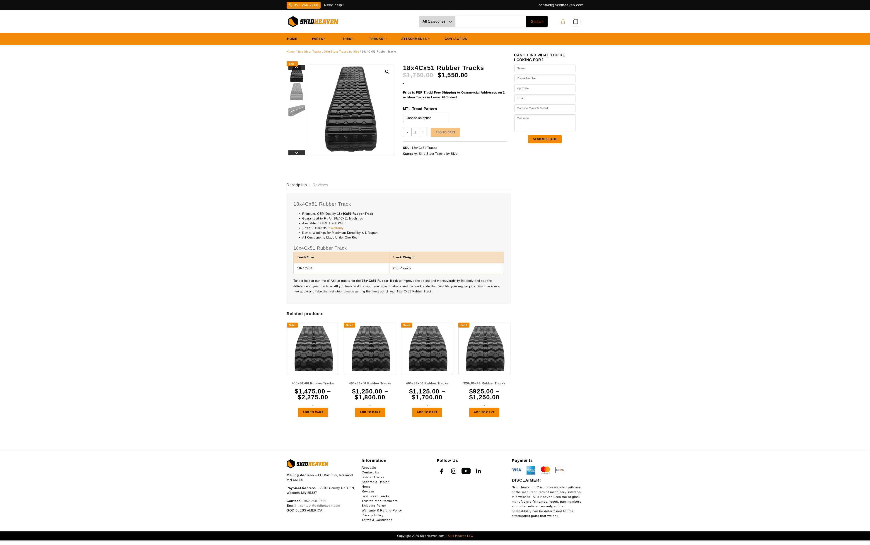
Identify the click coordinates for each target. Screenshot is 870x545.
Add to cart (445, 132)
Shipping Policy (374, 505)
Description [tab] (297, 185)
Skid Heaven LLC (460, 536)
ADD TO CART (313, 412)
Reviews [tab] (320, 185)
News (366, 486)
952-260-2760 (306, 5)
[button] (387, 72)
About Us (369, 467)
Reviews (368, 491)
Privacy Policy (373, 515)
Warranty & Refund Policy (382, 510)
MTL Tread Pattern (420, 109)
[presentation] (296, 67)
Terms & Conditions (377, 520)
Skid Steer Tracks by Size (341, 51)
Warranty (337, 228)
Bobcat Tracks (373, 477)
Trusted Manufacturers (380, 501)
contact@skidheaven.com (561, 5)
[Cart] (575, 21)
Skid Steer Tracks (309, 51)
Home (291, 51)
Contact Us (370, 472)
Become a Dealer (375, 482)
